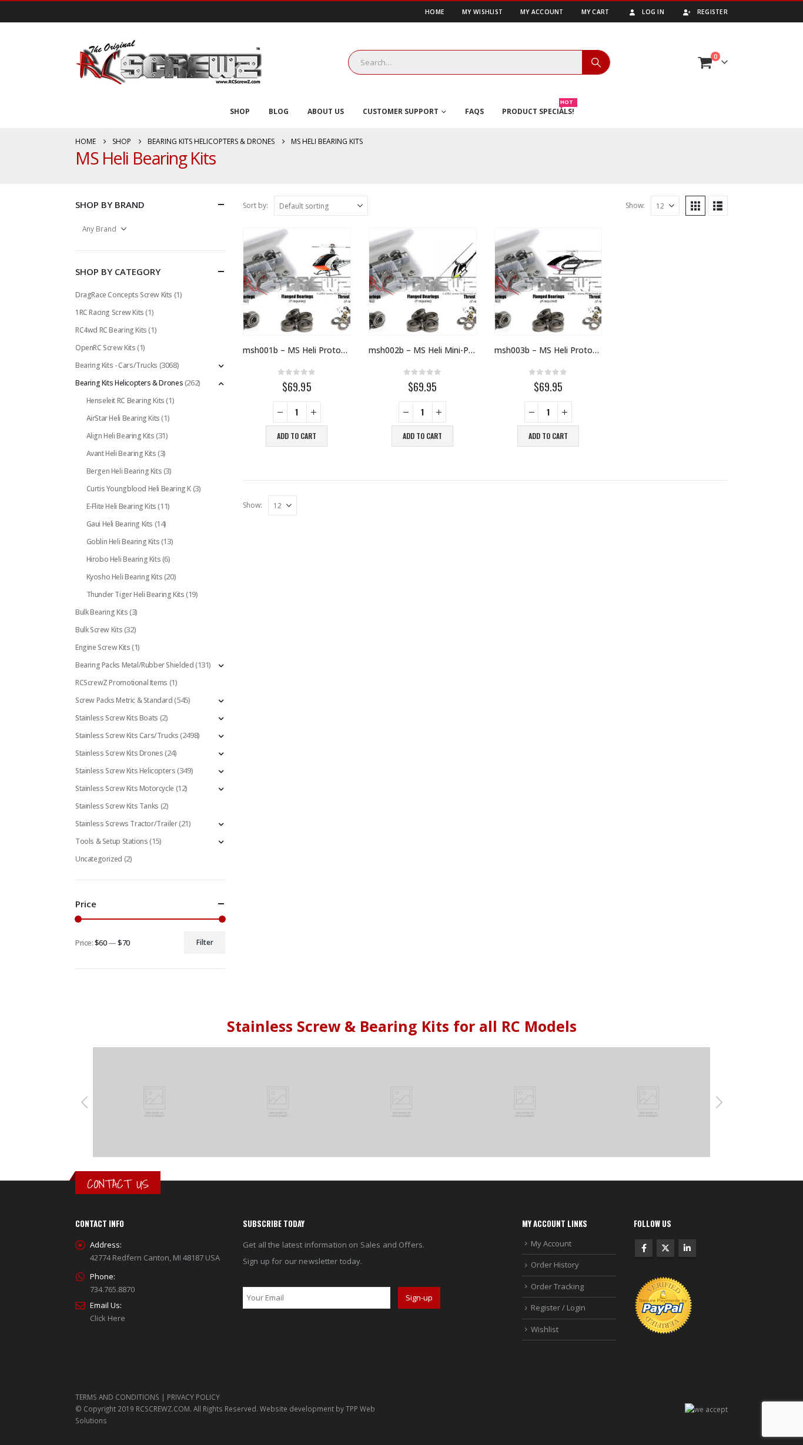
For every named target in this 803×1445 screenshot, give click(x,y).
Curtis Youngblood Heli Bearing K (139, 489)
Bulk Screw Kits (98, 630)
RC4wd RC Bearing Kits (111, 330)
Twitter (665, 1248)
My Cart (595, 12)
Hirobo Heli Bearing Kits (123, 559)
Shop (240, 111)
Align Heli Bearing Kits (120, 436)
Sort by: (255, 205)
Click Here (107, 1318)
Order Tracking (557, 1286)
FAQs (474, 111)
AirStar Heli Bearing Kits (123, 418)
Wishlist (544, 1329)
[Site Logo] (168, 62)
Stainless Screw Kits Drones (119, 753)
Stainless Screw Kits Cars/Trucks (127, 735)
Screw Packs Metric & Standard (124, 700)
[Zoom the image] (154, 1053)
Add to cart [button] (296, 436)
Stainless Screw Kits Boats (116, 718)
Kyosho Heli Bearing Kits (124, 577)
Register (712, 12)
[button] (695, 206)
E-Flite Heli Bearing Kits (121, 506)
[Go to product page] (296, 281)
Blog (279, 111)
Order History (555, 1264)
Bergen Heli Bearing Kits (124, 471)
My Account (542, 12)
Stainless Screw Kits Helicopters (125, 771)
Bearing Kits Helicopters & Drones (129, 383)
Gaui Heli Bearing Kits (119, 524)
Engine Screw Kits (102, 647)
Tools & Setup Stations (111, 841)
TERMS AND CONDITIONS (117, 1397)
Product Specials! (538, 108)
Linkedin (687, 1248)
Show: (635, 205)
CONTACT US (118, 1183)
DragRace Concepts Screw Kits (123, 295)
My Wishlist (482, 12)
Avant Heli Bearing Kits (121, 453)
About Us (325, 111)
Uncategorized (98, 859)
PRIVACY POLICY (193, 1397)
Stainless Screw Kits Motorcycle (124, 788)
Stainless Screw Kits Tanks (117, 806)
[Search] (596, 62)
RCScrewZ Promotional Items (121, 683)
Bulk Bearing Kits (101, 612)
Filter (204, 942)
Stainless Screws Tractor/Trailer (126, 824)
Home (434, 12)
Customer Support (401, 111)
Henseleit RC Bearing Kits (125, 400)
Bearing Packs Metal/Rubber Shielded (134, 665)
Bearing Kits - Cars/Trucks (116, 365)
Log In (653, 12)
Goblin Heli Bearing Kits (123, 542)
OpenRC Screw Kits (105, 348)
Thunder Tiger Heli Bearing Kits (135, 594)
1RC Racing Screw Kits (109, 312)
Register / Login (558, 1307)
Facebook (644, 1248)
